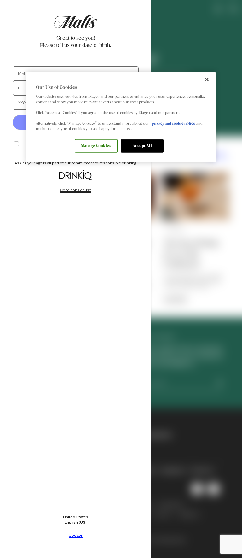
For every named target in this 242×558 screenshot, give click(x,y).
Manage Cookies (96, 145)
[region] (121, 117)
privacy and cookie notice (173, 123)
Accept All (142, 145)
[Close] (207, 79)
